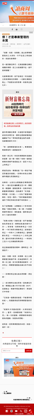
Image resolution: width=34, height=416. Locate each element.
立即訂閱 (28, 351)
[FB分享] (12, 29)
